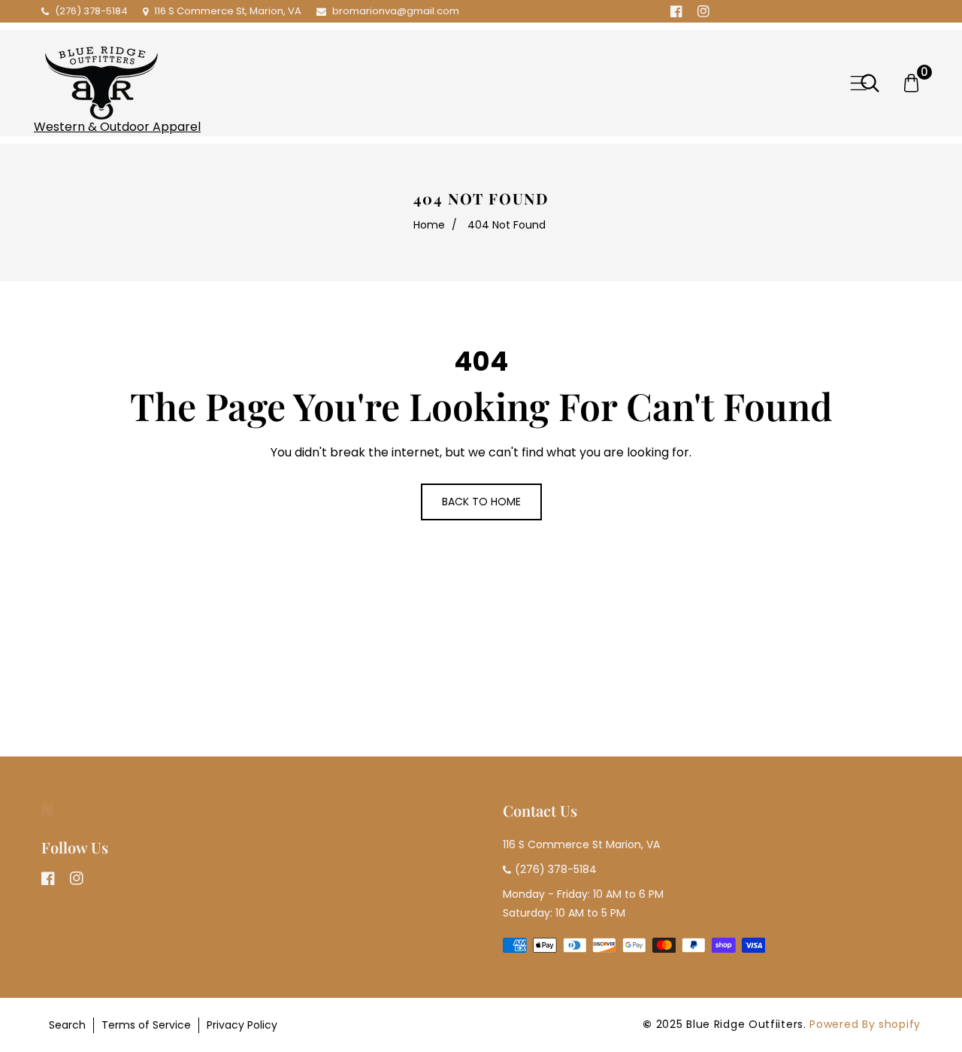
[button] (858, 83)
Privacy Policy (242, 1024)
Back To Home (481, 501)
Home (429, 224)
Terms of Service (146, 1024)
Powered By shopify (865, 1024)
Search (67, 1024)
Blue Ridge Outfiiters (744, 1024)
